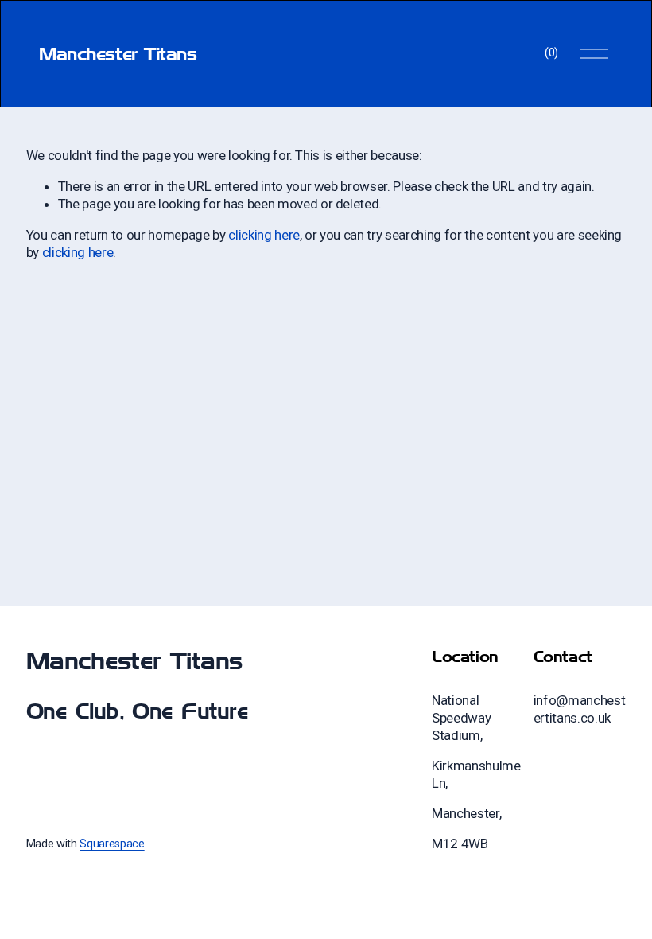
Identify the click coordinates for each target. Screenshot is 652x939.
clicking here (264, 235)
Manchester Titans (117, 53)
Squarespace (112, 844)
